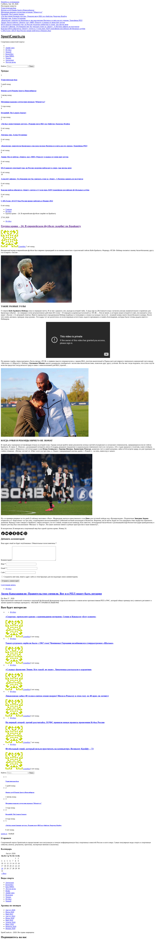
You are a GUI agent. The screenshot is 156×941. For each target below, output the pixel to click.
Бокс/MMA (9, 56)
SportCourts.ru (13, 36)
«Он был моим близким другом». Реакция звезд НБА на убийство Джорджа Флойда (34, 16)
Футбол (8, 50)
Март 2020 (9, 924)
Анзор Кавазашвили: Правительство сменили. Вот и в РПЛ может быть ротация (51, 593)
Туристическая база (8, 8)
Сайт (3, 572)
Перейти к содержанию (10, 2)
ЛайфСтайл (10, 48)
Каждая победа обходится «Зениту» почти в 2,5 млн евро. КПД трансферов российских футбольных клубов (43, 29)
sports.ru (4, 834)
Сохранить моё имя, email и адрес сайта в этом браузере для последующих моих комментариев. (41, 577)
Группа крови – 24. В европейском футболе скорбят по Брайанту (41, 226)
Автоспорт (9, 60)
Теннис (8, 58)
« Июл (3, 873)
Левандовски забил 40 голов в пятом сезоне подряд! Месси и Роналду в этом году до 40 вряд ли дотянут (57, 696)
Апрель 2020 (10, 922)
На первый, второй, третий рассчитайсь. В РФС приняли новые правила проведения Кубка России (54, 722)
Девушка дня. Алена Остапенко (13, 18)
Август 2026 (10, 910)
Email (4, 568)
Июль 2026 (9, 912)
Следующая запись (8, 585)
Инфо (7, 891)
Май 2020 (9, 920)
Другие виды (10, 62)
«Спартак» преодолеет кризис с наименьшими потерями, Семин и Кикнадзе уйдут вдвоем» (50, 616)
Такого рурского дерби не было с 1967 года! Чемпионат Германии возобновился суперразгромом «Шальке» (59, 643)
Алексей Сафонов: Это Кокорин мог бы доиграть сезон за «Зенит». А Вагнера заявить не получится (40, 27)
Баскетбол (9, 54)
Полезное (9, 895)
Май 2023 (9, 914)
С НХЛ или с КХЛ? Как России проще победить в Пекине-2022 (26, 31)
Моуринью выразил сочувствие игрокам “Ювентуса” (21, 12)
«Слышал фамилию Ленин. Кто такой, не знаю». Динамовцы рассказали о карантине (48, 669)
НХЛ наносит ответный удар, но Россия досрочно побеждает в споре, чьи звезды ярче (34, 24)
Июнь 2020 (9, 918)
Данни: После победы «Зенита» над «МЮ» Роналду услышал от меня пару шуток (33, 22)
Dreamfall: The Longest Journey (12, 14)
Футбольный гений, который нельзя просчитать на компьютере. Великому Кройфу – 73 (49, 749)
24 (2, 868)
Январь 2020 (10, 928)
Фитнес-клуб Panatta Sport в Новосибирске (17, 10)
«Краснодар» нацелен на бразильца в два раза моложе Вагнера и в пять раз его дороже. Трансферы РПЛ (41, 20)
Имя (3, 564)
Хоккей (8, 52)
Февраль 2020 (10, 926)
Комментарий (6, 560)
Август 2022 (10, 916)
